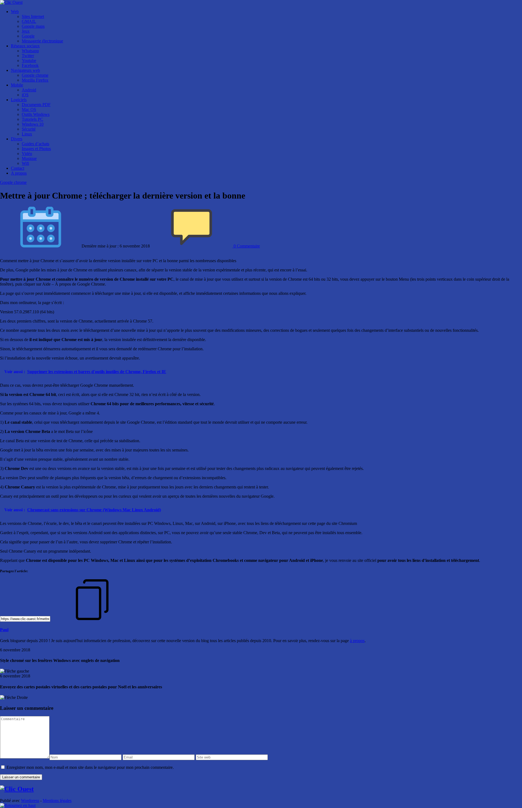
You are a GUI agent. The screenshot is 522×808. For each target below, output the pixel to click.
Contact (17, 168)
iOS (25, 94)
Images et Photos (36, 148)
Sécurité (29, 129)
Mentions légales (57, 800)
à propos (357, 640)
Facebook (30, 65)
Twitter (28, 55)
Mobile (17, 85)
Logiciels (19, 99)
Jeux (26, 31)
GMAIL (29, 21)
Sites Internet (33, 16)
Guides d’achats (35, 143)
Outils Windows (35, 114)
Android (29, 90)
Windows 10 (33, 124)
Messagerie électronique (42, 41)
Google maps (33, 26)
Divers (16, 139)
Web (15, 11)
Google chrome (35, 75)
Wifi (25, 163)
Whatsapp (30, 50)
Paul (4, 629)
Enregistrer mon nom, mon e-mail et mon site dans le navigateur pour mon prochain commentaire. (90, 767)
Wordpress (30, 800)
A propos (19, 173)
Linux (27, 134)
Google (28, 36)
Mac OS (29, 109)
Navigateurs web (25, 70)
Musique (29, 158)
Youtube (29, 60)
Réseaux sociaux (25, 46)
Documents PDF (36, 104)
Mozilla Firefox (35, 80)
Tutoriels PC (32, 119)
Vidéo (27, 153)
